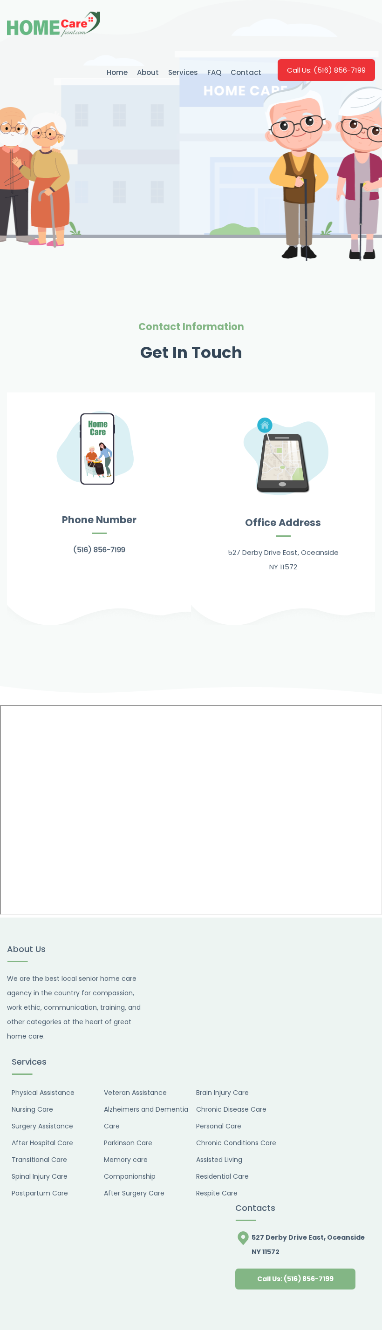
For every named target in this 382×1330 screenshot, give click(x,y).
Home (117, 72)
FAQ (214, 72)
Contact (246, 72)
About (148, 72)
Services (183, 72)
